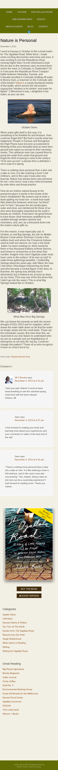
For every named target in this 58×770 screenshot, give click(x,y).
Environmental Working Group (17, 689)
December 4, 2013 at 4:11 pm (29, 381)
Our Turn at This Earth (14, 626)
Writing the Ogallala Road (15, 651)
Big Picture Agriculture (13, 669)
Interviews (8, 618)
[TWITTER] (53, 27)
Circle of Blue (9, 681)
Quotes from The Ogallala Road (18, 631)
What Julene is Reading (14, 643)
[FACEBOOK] (25, 32)
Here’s (21, 83)
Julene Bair (29, 3)
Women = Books (11, 714)
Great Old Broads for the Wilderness (20, 693)
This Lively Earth (11, 709)
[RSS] (33, 32)
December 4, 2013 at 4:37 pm (29, 420)
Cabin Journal (9, 677)
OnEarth (7, 705)
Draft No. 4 (8, 685)
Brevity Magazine (11, 673)
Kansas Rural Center (13, 697)
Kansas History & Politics (15, 622)
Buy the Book (29, 589)
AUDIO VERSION (30, 595)
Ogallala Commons (12, 701)
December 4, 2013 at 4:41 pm (29, 459)
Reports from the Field (20, 357)
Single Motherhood (12, 639)
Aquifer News (9, 614)
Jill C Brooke (21, 377)
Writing (6, 647)
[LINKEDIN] (29, 32)
